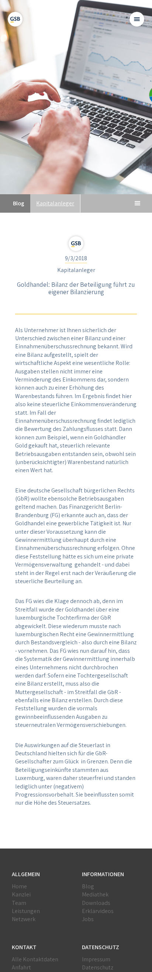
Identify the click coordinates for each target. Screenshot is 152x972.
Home (19, 886)
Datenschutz (97, 967)
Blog (88, 886)
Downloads (96, 903)
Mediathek (95, 894)
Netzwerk (23, 919)
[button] (136, 19)
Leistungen (26, 911)
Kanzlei (21, 894)
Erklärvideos (98, 911)
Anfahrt (21, 967)
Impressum (96, 959)
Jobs (88, 919)
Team (19, 903)
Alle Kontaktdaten (35, 959)
